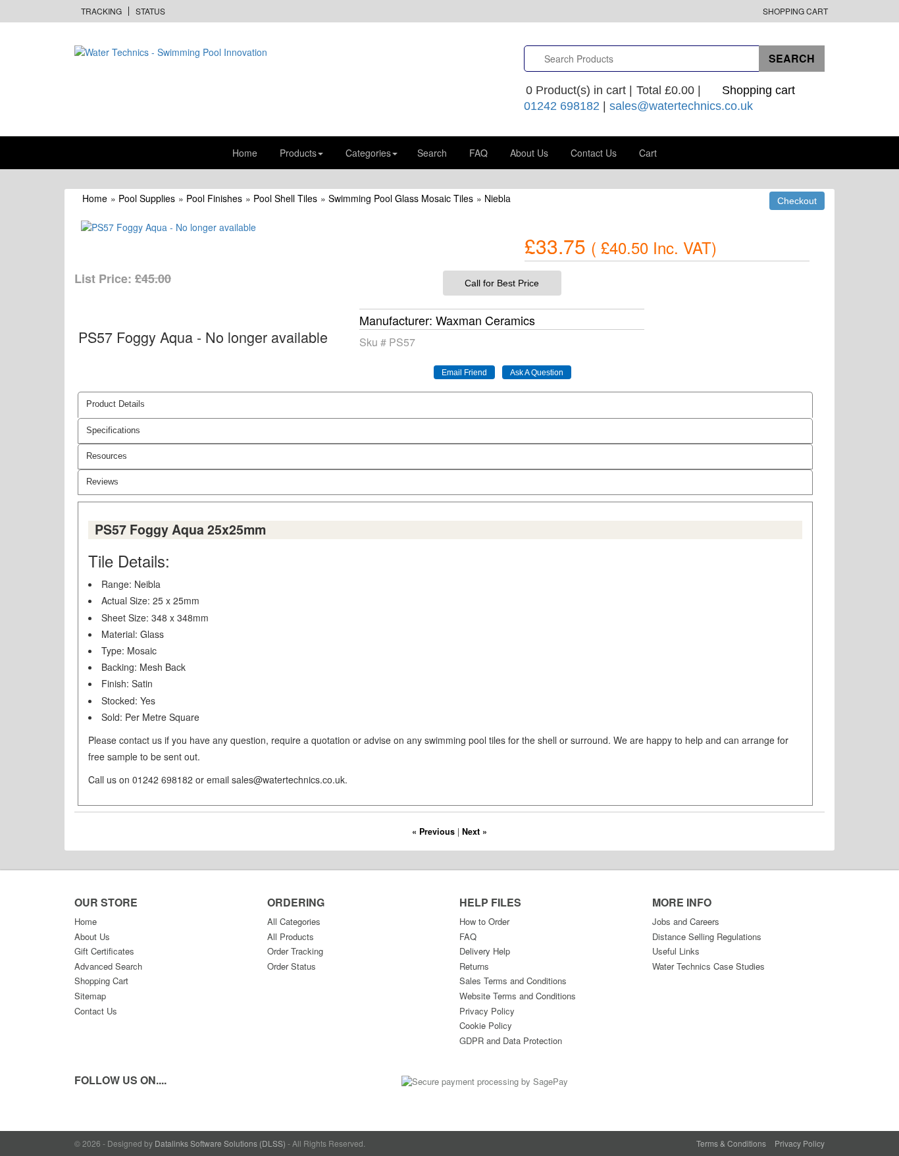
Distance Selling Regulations (706, 936)
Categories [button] (368, 152)
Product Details (115, 404)
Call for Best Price (502, 283)
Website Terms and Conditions (517, 995)
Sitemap (90, 995)
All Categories (294, 921)
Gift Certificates (104, 951)
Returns (474, 966)
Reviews (102, 481)
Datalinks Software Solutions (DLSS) (220, 1143)
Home (244, 152)
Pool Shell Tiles (285, 198)
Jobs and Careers (685, 921)
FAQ (478, 152)
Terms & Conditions (731, 1143)
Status (150, 10)
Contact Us (594, 152)
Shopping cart (758, 90)
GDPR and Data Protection (510, 1040)
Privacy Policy (487, 1011)
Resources (106, 456)
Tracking (101, 10)
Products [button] (298, 152)
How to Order (484, 921)
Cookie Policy (485, 1025)
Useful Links (676, 951)
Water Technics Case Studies (708, 966)
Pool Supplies (146, 198)
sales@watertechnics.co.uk (681, 106)
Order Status (291, 966)
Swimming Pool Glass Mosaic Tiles (400, 198)
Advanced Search (108, 966)
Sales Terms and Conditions (513, 980)
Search (432, 152)
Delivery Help (484, 951)
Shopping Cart (795, 10)
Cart (648, 152)
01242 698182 (562, 106)
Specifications (113, 430)
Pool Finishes (214, 198)
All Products (290, 936)
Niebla (497, 198)
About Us (529, 152)
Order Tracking (295, 951)
